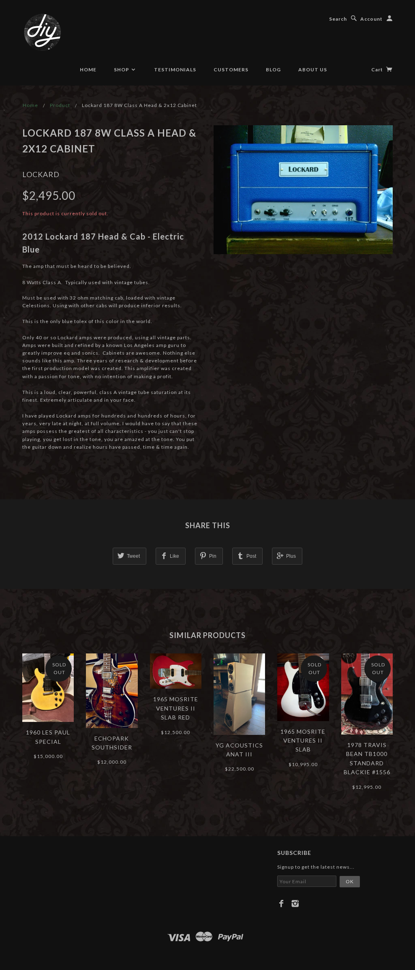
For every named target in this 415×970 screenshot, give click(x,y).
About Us (312, 69)
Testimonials (175, 69)
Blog (273, 69)
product (60, 105)
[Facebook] (281, 903)
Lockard (41, 174)
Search (338, 19)
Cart (377, 69)
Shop (122, 69)
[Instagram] (295, 903)
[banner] (42, 32)
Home (88, 69)
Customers (231, 69)
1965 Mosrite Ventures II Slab (302, 740)
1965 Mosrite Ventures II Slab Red (175, 708)
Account (371, 19)
